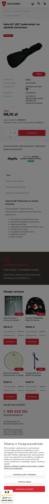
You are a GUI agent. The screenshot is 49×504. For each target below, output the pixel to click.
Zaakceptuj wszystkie (24, 489)
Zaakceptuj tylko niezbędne (24, 474)
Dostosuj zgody (24, 482)
